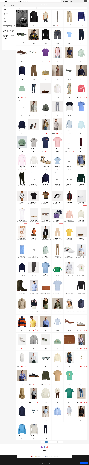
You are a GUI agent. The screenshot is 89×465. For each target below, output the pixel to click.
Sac (4, 14)
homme (15, 1)
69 (56, 442)
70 (58, 442)
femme (12, 1)
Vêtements (6, 10)
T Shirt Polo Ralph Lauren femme (7, 40)
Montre (5, 18)
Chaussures (6, 13)
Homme (5, 21)
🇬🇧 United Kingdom (48, 456)
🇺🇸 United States (55, 456)
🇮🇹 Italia (43, 456)
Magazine (25, 1)
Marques (20, 1)
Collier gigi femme (5, 39)
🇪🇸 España (32, 456)
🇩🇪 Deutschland (37, 456)
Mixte (5, 9)
